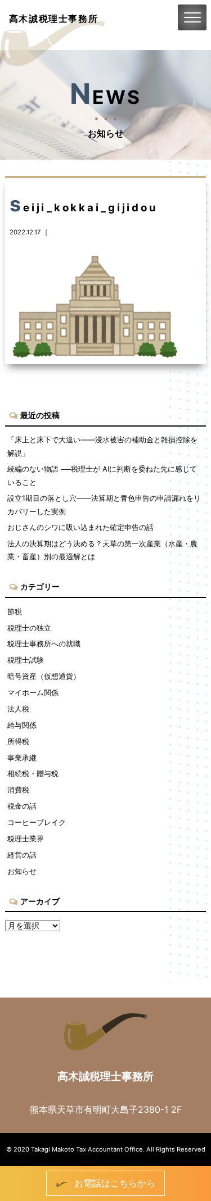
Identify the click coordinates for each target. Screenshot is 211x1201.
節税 (14, 611)
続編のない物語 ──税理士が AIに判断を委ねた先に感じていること (102, 475)
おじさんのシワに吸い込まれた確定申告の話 (80, 527)
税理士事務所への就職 (43, 643)
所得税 (18, 741)
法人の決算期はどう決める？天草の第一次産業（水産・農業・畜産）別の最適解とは (102, 550)
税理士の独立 (29, 627)
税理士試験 (25, 659)
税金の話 (22, 805)
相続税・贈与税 (33, 773)
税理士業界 (25, 838)
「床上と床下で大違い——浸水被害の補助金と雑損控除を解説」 (102, 446)
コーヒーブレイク (36, 822)
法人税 (18, 708)
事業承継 (22, 757)
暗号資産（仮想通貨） (43, 676)
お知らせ (22, 871)
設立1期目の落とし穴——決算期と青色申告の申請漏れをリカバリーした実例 (104, 504)
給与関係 (22, 724)
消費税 (18, 789)
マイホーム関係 (33, 692)
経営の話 (22, 854)
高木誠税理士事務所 (53, 18)
